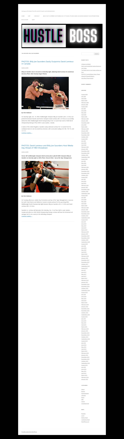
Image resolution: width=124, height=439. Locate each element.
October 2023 (84, 137)
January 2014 (84, 355)
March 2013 (84, 375)
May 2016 (83, 298)
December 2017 (85, 260)
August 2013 (84, 365)
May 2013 (83, 371)
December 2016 (85, 284)
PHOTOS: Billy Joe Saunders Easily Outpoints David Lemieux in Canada (48, 62)
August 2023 (84, 139)
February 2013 (85, 377)
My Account (25, 19)
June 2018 (83, 248)
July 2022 (83, 161)
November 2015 (85, 310)
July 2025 (83, 108)
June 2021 (83, 181)
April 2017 (83, 276)
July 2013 (83, 367)
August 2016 (84, 292)
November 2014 (85, 335)
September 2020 (85, 193)
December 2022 (85, 151)
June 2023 (83, 143)
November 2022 (85, 153)
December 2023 (85, 133)
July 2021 (83, 179)
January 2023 (84, 149)
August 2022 (84, 159)
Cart (29, 16)
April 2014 (83, 349)
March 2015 (84, 327)
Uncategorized (85, 403)
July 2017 (83, 270)
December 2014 (85, 333)
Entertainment (85, 393)
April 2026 (83, 98)
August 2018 (84, 244)
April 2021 (83, 183)
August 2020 (84, 195)
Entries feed (84, 417)
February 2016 (85, 304)
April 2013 (83, 373)
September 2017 (85, 266)
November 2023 (85, 135)
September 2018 (85, 242)
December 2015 (85, 308)
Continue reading (27, 133)
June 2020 (83, 199)
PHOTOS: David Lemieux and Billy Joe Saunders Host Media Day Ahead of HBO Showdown (47, 146)
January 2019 (84, 234)
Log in (82, 415)
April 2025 (83, 114)
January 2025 (84, 120)
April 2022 (83, 165)
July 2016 (83, 294)
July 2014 (83, 343)
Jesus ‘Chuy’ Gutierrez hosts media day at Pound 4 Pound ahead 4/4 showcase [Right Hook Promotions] (71, 16)
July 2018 (83, 246)
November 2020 (85, 189)
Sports (83, 401)
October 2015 (84, 312)
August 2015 (84, 316)
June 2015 (83, 320)
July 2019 (83, 221)
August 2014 (84, 341)
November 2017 (85, 262)
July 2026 (83, 96)
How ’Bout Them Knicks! (87, 78)
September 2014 (85, 339)
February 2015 (85, 329)
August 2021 (84, 177)
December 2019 (85, 211)
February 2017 (85, 280)
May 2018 (83, 250)
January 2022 (84, 169)
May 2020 (83, 201)
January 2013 (84, 379)
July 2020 (83, 197)
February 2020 (85, 207)
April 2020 (83, 203)
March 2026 (84, 100)
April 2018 (83, 252)
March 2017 (84, 278)
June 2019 (83, 224)
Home (23, 16)
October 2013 (84, 361)
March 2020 (84, 205)
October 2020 (84, 191)
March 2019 (84, 230)
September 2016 (85, 290)
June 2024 (83, 125)
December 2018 (85, 236)
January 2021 (84, 187)
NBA (82, 399)
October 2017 (84, 264)
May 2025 (83, 112)
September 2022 (85, 157)
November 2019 (85, 213)
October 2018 (84, 240)
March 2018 (84, 254)
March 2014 (84, 351)
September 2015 (85, 314)
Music (82, 397)
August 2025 (84, 106)
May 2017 (83, 274)
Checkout (36, 16)
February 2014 (85, 353)
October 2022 (84, 155)
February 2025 (85, 118)
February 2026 (85, 102)
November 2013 (85, 359)
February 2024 (85, 129)
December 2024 (85, 122)
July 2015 (83, 318)
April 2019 (83, 228)
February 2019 (85, 232)
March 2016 (84, 302)
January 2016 (84, 306)
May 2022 (83, 163)
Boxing (83, 391)
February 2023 (85, 147)
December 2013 (85, 357)
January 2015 (84, 331)
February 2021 (85, 185)
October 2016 (84, 288)
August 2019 (84, 219)
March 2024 (84, 127)
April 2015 (83, 325)
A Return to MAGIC (86, 64)
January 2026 (84, 104)
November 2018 (85, 238)
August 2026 (84, 94)
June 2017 (83, 272)
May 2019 (83, 226)
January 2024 (84, 131)
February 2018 (85, 256)
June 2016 (83, 296)
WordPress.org (85, 422)
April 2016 (83, 300)
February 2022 (85, 167)
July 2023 (83, 141)
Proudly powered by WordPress (29, 432)
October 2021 (84, 175)
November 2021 (85, 173)
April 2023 (83, 145)
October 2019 (84, 215)
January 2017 (84, 282)
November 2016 (85, 286)
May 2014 (83, 347)
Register (83, 413)
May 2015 (83, 323)
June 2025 (83, 110)
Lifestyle (83, 395)
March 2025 (84, 116)
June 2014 (83, 345)
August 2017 (84, 268)
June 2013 (83, 369)
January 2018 (84, 258)
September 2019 (85, 217)
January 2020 (84, 209)
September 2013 (85, 363)
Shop (33, 19)
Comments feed (85, 419)
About (82, 389)
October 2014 (84, 337)
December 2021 (85, 171)
